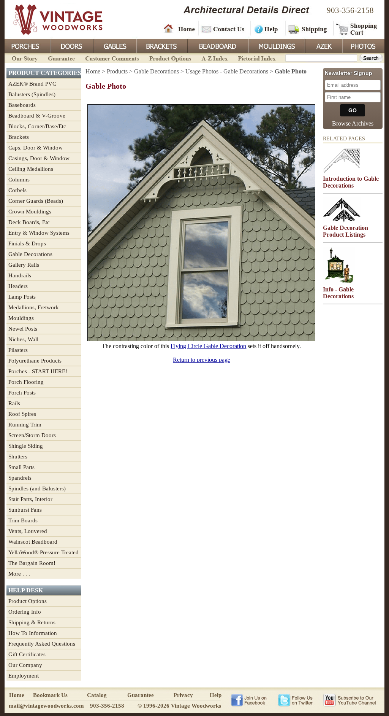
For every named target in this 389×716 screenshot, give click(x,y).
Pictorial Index (256, 58)
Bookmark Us (50, 695)
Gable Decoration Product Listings (345, 231)
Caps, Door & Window (35, 148)
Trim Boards (23, 520)
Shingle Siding (25, 446)
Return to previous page (201, 359)
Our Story (24, 58)
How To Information (32, 633)
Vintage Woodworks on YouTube (349, 699)
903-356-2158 (350, 10)
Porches (27, 45)
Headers (18, 286)
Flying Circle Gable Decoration (208, 346)
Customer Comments (112, 58)
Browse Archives (352, 123)
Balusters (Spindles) (31, 94)
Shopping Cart (357, 28)
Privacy (183, 695)
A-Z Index (214, 58)
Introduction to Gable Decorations (351, 182)
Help (267, 28)
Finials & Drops (27, 243)
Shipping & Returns (31, 622)
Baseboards (22, 105)
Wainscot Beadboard (32, 542)
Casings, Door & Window (39, 158)
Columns (19, 180)
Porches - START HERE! (37, 371)
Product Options (169, 58)
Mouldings (276, 45)
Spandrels (20, 478)
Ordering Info (24, 612)
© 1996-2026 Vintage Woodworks (179, 706)
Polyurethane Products (35, 361)
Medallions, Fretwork (33, 307)
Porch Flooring (26, 382)
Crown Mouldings (29, 211)
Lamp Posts (22, 297)
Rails (14, 403)
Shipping (308, 28)
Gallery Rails (23, 265)
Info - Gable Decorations (338, 292)
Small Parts (21, 467)
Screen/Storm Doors (32, 435)
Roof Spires (22, 414)
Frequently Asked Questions (41, 644)
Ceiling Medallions (30, 169)
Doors (71, 45)
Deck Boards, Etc (29, 222)
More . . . (19, 574)
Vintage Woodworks (52, 19)
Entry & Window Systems (39, 233)
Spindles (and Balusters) (37, 488)
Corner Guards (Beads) (35, 201)
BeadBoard (217, 45)
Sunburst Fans (25, 510)
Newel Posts (22, 329)
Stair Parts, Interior (30, 499)
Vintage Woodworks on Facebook (249, 699)
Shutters (17, 456)
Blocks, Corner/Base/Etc (37, 126)
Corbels (17, 190)
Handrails (19, 275)
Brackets (161, 45)
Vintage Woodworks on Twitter (296, 699)
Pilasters (18, 350)
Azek (323, 45)
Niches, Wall (23, 339)
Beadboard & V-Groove (36, 116)
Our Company (25, 665)
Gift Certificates (27, 654)
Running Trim (24, 425)
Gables (114, 45)
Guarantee (62, 58)
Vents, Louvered (27, 531)
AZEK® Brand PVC (32, 84)
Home (179, 28)
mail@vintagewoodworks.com (46, 706)
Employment (23, 676)
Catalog (97, 695)
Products (117, 71)
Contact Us (224, 28)
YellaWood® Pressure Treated (43, 552)
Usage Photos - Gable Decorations (226, 71)
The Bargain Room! (31, 563)
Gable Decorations (30, 254)
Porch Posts (22, 393)
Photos (363, 45)
